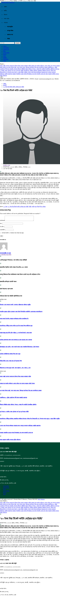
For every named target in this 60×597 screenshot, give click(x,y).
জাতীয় (5, 10)
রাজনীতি (5, 58)
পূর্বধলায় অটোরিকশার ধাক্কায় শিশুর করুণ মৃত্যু (10, 354)
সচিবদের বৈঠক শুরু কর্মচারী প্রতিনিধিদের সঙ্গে (11, 296)
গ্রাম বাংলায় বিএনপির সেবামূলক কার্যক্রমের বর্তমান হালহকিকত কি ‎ (14, 318)
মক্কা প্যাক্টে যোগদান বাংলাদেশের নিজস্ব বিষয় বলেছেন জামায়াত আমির (15, 65)
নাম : (1, 223)
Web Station (41, 499)
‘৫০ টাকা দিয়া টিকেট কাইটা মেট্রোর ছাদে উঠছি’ (13, 87)
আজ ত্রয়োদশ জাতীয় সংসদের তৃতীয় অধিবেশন (10, 439)
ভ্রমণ (4, 56)
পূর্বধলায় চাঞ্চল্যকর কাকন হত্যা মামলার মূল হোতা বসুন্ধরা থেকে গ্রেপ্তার (16, 339)
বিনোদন (5, 14)
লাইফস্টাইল (5, 59)
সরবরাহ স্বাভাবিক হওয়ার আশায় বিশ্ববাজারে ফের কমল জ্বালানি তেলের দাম (29, 74)
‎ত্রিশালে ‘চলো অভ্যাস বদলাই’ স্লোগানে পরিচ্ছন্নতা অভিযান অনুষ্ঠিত (15, 304)
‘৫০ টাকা (5, 206)
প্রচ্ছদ (5, 6)
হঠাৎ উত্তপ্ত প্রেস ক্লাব (6, 289)
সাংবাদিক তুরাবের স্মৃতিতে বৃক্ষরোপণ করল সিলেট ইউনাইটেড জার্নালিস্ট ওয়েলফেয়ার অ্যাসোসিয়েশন (21, 311)
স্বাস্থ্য (8, 38)
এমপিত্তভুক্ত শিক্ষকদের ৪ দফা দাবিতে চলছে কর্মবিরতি (13, 260)
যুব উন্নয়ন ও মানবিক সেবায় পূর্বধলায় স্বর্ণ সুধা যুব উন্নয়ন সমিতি (14, 411)
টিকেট (38, 206)
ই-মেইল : (2, 226)
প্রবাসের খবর (10, 34)
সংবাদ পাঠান (6, 18)
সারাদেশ (5, 46)
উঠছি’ (30, 206)
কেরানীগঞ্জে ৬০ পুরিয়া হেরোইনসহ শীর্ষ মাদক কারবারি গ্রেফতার (13, 397)
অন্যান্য (6, 22)
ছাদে (36, 206)
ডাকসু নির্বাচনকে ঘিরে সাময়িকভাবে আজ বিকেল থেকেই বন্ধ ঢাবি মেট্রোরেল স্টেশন (20, 274)
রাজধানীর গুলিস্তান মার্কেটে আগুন (8, 281)
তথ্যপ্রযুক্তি (10, 26)
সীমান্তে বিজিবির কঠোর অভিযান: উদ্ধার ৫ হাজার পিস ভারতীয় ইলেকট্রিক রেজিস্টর (36, 69)
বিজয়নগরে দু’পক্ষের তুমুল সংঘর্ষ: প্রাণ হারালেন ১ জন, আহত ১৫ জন (15, 368)
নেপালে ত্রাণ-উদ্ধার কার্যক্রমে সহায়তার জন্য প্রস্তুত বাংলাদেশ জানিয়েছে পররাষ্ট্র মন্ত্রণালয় (20, 425)
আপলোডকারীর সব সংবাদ (5, 253)
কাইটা (33, 206)
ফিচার (4, 51)
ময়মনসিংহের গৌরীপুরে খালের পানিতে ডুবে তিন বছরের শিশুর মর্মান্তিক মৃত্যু (16, 325)
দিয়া (41, 206)
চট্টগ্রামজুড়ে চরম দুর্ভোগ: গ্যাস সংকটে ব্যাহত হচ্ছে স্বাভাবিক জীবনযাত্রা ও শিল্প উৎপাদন (19, 346)
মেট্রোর (43, 206)
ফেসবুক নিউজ (10, 30)
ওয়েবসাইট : (2, 230)
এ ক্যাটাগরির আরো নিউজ (5, 254)
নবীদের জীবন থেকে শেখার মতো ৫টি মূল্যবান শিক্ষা (11, 361)
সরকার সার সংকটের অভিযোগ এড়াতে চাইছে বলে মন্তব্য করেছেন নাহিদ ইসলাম (17, 383)
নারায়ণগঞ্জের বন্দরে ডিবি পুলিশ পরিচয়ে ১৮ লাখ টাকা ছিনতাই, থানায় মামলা (16, 332)
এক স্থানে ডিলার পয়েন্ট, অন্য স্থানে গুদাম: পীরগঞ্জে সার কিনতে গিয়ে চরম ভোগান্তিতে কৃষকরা (27, 67)
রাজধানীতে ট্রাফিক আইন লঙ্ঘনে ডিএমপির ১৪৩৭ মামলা (14, 267)
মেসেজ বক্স (2, 220)
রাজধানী (4, 85)
